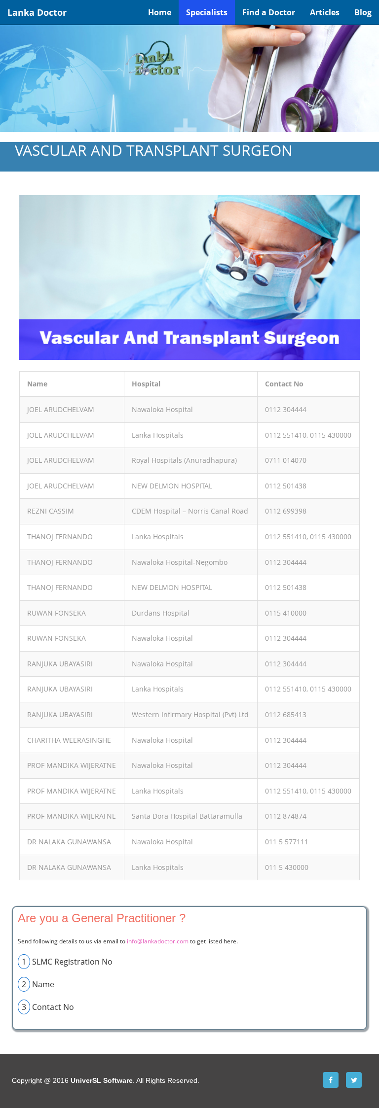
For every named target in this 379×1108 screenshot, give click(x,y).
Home (159, 12)
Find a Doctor (268, 12)
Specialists (206, 12)
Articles (325, 12)
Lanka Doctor (37, 12)
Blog (363, 12)
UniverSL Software (102, 1080)
